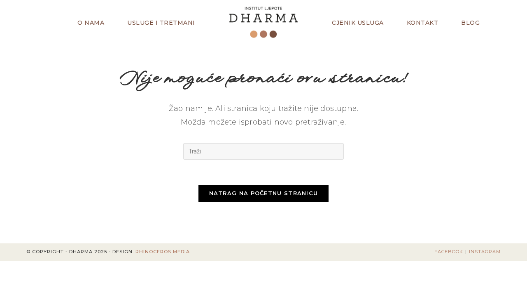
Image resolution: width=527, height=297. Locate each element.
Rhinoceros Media (162, 252)
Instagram (485, 252)
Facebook (448, 252)
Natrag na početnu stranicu (263, 193)
